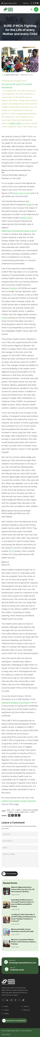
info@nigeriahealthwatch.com (22, 963)
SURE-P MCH (15, 123)
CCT (11, 551)
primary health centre (21, 812)
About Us (26, 1006)
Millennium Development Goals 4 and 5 (19, 231)
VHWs (4, 318)
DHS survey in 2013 (21, 193)
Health (18, 810)
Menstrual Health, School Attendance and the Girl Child (22, 930)
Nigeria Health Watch (12, 75)
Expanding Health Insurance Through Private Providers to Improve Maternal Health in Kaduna (22, 903)
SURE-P (30, 204)
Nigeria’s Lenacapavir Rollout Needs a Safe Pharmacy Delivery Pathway (23, 942)
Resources (26, 1010)
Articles (6, 1010)
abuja (8, 810)
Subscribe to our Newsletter (16, 1020)
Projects (6, 1013)
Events (6, 1006)
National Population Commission (16, 702)
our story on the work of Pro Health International (17, 85)
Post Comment (11, 873)
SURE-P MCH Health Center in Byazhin (19, 801)
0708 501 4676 (17, 970)
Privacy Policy (6, 1034)
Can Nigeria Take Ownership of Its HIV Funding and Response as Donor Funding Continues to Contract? (23, 918)
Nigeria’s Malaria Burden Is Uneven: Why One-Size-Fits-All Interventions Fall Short (22, 889)
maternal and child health (30, 810)
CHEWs (13, 288)
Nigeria (11, 812)
